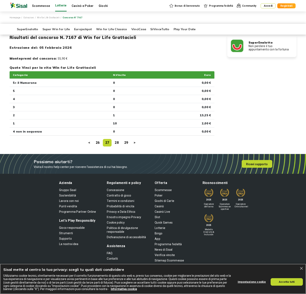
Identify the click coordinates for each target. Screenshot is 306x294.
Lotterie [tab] (61, 5)
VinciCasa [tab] (138, 29)
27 (107, 143)
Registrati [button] (286, 5)
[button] (184, 6)
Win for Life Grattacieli (48, 17)
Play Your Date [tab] (185, 29)
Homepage (15, 17)
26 (98, 143)
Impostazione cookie (252, 281)
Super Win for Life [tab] (56, 29)
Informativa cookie (124, 289)
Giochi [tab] (103, 6)
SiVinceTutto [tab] (159, 29)
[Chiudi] (301, 268)
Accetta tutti (287, 281)
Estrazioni (29, 17)
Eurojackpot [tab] (83, 29)
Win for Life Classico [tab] (111, 29)
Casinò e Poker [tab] (83, 6)
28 (117, 143)
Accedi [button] (268, 5)
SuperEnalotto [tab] (27, 29)
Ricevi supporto (257, 164)
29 (126, 143)
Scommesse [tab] (41, 6)
